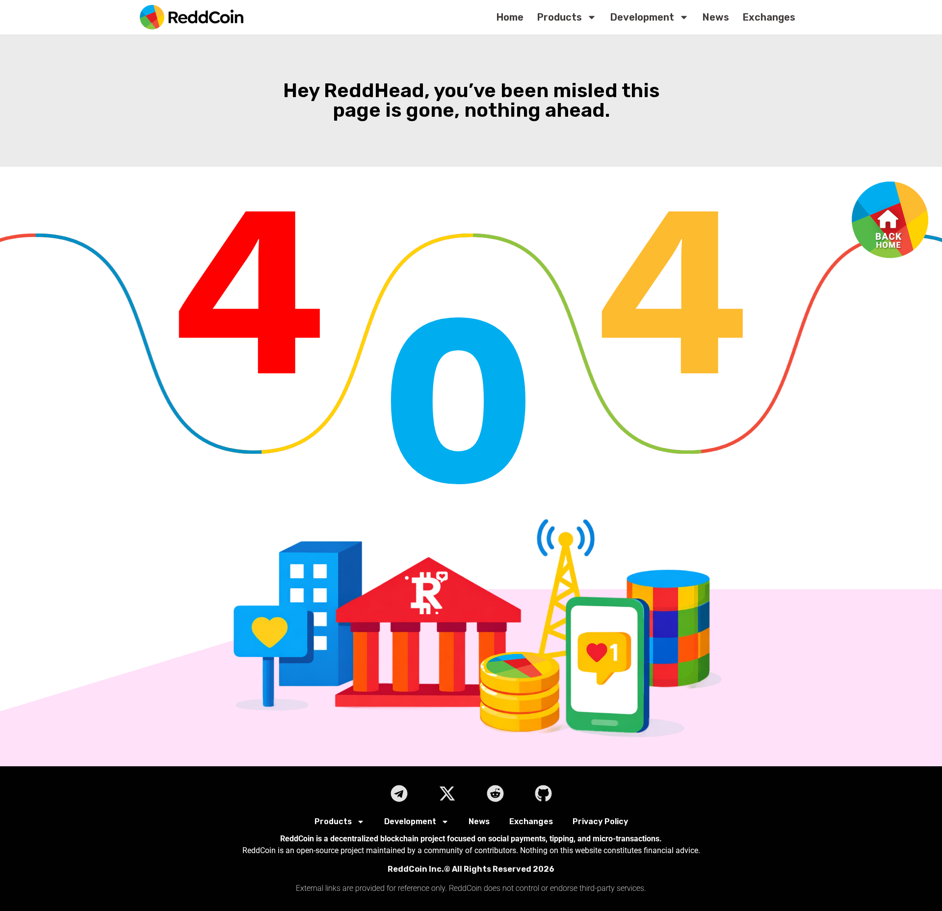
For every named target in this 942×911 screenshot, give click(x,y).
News (716, 17)
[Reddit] (495, 793)
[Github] (543, 793)
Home (510, 17)
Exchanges (769, 17)
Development (642, 17)
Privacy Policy (600, 821)
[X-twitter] (447, 793)
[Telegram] (399, 793)
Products (559, 17)
